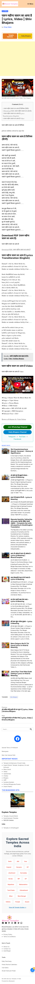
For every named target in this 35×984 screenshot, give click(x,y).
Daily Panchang (6, 961)
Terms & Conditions (9, 936)
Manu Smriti (7, 769)
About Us (6, 946)
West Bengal (22, 896)
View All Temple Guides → (17, 907)
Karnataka (23, 873)
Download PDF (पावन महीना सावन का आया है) (17, 111)
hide (20, 104)
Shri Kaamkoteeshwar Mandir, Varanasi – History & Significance (22, 451)
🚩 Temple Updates (10, 36)
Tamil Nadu (11, 890)
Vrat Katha (5, 967)
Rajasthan (11, 884)
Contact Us (7, 949)
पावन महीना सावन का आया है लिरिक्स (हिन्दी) (16, 108)
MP (19, 879)
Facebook (17, 439)
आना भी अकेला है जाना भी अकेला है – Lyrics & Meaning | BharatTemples (21, 555)
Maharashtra (23, 884)
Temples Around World (10, 816)
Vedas (5, 771)
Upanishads (7, 773)
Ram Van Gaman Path (8, 755)
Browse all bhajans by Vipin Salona (14, 419)
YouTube (22, 437)
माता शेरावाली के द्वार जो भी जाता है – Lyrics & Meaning (21, 578)
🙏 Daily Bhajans (25, 36)
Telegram (11, 437)
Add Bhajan (7, 951)
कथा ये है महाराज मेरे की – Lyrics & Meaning (21, 498)
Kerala (10, 879)
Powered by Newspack (8, 981)
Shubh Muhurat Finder (9, 971)
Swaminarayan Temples (10, 818)
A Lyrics (5, 11)
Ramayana (5, 751)
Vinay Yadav (8, 27)
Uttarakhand (24, 890)
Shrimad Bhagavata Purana (11, 784)
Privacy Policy (7, 934)
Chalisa (5, 776)
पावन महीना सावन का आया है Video (13, 118)
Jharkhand (11, 873)
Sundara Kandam (8, 782)
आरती (4, 780)
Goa (25, 861)
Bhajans (5, 778)
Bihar (11, 896)
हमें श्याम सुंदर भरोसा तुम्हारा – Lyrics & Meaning (21, 622)
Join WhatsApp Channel (17, 427)
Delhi (10, 861)
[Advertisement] (17, 58)
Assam (27, 902)
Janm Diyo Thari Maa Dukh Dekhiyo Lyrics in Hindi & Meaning (21, 673)
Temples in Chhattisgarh (11, 828)
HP (28, 867)
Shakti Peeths (7, 786)
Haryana (19, 867)
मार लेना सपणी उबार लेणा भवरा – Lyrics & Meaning (20, 600)
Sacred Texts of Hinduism (10, 747)
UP (26, 879)
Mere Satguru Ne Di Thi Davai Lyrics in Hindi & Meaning (20, 645)
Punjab (17, 902)
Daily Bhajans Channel (18, 432)
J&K (18, 861)
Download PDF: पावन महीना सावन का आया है (16, 249)
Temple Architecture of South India (14, 763)
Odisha (8, 902)
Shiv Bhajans (13, 697)
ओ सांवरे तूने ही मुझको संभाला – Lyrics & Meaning (19, 476)
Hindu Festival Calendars (9, 964)
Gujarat (8, 867)
